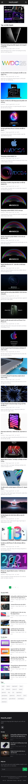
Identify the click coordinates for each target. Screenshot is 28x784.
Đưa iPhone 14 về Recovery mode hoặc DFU (19, 743)
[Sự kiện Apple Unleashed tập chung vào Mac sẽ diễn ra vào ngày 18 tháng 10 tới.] (14, 394)
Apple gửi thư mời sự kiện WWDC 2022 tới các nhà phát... (14, 293)
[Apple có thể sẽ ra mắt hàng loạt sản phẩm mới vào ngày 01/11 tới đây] (14, 91)
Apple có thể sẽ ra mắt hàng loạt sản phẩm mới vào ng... (14, 101)
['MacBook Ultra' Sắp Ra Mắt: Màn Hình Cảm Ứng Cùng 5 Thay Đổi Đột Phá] (5, 659)
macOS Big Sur (21, 698)
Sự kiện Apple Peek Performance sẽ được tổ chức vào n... (13, 348)
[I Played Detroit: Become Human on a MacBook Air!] (5, 668)
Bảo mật (19, 780)
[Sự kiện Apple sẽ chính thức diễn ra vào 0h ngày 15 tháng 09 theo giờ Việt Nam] (14, 505)
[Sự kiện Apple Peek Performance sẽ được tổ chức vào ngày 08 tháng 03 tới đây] (14, 338)
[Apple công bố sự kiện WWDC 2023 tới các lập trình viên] (14, 227)
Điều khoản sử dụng (11, 780)
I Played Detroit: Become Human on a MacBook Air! (19, 666)
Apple (3, 686)
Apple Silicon (19, 692)
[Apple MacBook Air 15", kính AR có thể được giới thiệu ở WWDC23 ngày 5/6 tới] (14, 254)
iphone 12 (15, 689)
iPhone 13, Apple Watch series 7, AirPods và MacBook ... (13, 571)
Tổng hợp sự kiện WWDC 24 (8, 156)
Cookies (24, 780)
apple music (4, 698)
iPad (3, 689)
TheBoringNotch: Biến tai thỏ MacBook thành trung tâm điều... (19, 621)
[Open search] (25, 2)
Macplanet (3, 48)
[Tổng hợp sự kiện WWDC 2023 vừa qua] (14, 200)
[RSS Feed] (2, 727)
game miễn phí (12, 698)
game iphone (4, 695)
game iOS (4, 692)
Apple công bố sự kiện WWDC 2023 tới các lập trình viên (13, 237)
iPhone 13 (19, 695)
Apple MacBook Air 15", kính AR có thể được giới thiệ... (13, 265)
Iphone (8, 686)
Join (25, 769)
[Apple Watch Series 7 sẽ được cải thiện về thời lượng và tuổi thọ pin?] (14, 449)
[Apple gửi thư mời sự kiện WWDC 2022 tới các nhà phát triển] (14, 282)
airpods (20, 689)
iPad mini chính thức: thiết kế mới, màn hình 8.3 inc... (14, 432)
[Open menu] (2, 2)
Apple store (12, 695)
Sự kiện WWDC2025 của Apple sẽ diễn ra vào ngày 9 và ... (13, 73)
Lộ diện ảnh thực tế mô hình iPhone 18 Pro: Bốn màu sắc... (18, 629)
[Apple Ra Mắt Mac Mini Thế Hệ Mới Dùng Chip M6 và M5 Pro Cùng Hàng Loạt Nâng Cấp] (5, 651)
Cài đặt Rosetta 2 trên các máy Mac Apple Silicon (18, 613)
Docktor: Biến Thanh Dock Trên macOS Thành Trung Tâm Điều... (18, 674)
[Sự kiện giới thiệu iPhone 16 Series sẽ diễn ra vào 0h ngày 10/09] (14, 119)
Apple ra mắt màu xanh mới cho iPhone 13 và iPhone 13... (13, 321)
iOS (13, 692)
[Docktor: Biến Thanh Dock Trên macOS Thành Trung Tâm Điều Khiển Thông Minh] (5, 676)
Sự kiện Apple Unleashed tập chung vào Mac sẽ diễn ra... (13, 404)
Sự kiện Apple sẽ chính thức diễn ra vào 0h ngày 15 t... (12, 516)
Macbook (8, 689)
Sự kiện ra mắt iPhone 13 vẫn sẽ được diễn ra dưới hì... (13, 543)
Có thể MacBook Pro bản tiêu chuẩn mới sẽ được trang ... (13, 376)
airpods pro (4, 701)
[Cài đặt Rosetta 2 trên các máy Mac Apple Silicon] (5, 615)
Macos (21, 686)
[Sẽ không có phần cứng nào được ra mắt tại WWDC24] (14, 173)
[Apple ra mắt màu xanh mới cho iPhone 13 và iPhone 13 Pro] (14, 310)
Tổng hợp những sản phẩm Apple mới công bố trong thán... (13, 45)
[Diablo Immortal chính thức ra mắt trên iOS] (5, 753)
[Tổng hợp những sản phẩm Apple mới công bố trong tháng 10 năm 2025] (14, 35)
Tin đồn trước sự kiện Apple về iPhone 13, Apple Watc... (14, 488)
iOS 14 (25, 695)
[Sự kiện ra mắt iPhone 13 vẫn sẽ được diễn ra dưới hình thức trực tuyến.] (14, 533)
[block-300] (14, 14)
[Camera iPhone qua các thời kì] (5, 607)
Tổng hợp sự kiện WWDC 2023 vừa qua (12, 210)
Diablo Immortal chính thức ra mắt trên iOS (18, 751)
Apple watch (14, 686)
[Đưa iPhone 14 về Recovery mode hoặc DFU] (5, 745)
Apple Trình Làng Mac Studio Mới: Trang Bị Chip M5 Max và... (19, 641)
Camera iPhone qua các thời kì (18, 604)
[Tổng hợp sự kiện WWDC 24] (14, 146)
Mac (9, 692)
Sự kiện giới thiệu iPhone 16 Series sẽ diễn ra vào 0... (13, 129)
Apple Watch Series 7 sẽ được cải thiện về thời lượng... (14, 460)
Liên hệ (4, 780)
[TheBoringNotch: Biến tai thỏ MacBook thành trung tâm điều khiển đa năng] (5, 623)
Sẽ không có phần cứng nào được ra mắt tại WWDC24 (13, 183)
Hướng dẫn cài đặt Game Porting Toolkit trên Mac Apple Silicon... (19, 597)
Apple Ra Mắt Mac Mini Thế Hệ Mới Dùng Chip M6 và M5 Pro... (18, 649)
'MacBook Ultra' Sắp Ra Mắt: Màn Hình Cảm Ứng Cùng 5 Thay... (19, 658)
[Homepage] (14, 2)
